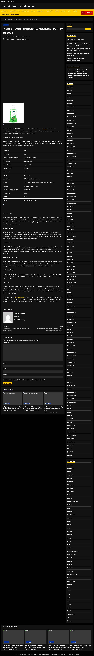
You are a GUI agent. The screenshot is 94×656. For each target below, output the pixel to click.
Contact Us (4, 11)
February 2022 (71, 266)
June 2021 (70, 292)
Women (69, 621)
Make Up (69, 564)
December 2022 (71, 233)
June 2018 (70, 412)
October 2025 (70, 120)
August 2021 (70, 286)
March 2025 (70, 143)
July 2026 (69, 90)
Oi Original (70, 571)
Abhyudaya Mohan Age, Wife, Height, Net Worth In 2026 (12, 408)
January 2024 (70, 190)
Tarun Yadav (7, 36)
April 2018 (70, 418)
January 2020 (70, 349)
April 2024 (70, 180)
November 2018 (71, 395)
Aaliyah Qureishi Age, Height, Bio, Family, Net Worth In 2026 (32, 408)
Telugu (69, 604)
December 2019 (71, 352)
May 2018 (69, 415)
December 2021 (71, 273)
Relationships (71, 581)
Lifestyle (69, 561)
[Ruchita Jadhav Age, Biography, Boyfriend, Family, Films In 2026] (53, 398)
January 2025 (70, 150)
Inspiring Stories (71, 554)
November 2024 (71, 156)
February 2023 (71, 226)
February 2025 (71, 147)
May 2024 (69, 176)
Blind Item (70, 488)
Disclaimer (5, 14)
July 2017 (69, 448)
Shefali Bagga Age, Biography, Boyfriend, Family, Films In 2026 (35, 646)
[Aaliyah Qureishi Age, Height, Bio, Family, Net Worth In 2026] (33, 398)
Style (68, 594)
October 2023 (70, 200)
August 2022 (70, 246)
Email (4, 369)
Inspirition (70, 558)
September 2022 (71, 243)
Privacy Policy (15, 14)
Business (69, 498)
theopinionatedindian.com (18, 6)
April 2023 (70, 219)
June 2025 (70, 133)
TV (68, 617)
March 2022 (70, 263)
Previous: (16, 329)
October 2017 (70, 438)
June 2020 (70, 332)
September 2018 (71, 402)
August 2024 (70, 166)
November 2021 (71, 276)
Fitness (69, 524)
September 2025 (71, 123)
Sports (69, 591)
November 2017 (71, 435)
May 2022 (69, 256)
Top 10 (33, 11)
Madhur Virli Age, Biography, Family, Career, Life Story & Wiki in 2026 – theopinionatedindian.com (78, 71)
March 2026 (70, 103)
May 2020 (69, 336)
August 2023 (70, 206)
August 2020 (70, 326)
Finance (57, 11)
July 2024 (69, 170)
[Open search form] (79, 12)
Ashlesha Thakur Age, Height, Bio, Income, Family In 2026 (80, 646)
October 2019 (70, 359)
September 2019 (71, 362)
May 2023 (69, 216)
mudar (5, 649)
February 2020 (71, 346)
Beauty (69, 471)
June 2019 (70, 372)
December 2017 (71, 432)
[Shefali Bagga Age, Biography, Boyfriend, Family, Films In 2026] (35, 637)
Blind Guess (70, 485)
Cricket (63, 11)
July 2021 (69, 289)
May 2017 (69, 455)
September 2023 (71, 203)
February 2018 (71, 425)
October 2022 (70, 239)
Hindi (68, 544)
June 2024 (70, 173)
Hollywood (70, 548)
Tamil (68, 597)
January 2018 (70, 428)
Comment (6, 342)
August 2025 (70, 127)
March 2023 (70, 223)
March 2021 (70, 302)
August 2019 (70, 365)
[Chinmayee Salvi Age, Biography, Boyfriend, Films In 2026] (13, 637)
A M (45, 412)
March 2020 (70, 342)
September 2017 (71, 442)
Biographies (25, 11)
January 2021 (70, 309)
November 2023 (71, 196)
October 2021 (70, 279)
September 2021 (71, 283)
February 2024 (71, 186)
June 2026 (70, 93)
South (69, 587)
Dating (69, 508)
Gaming (69, 531)
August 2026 (70, 87)
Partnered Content (72, 574)
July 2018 (69, 409)
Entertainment (15, 11)
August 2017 (70, 445)
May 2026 (69, 97)
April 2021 (70, 299)
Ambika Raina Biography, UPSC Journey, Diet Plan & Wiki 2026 (79, 75)
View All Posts (20, 319)
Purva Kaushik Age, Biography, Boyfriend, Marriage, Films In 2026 (58, 646)
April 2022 (70, 259)
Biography (70, 478)
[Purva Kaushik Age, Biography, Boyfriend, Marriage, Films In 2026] (58, 637)
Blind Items (40, 11)
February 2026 (71, 107)
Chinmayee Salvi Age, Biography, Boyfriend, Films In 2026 (13, 646)
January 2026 (70, 110)
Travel (75, 11)
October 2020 (70, 319)
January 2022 (70, 269)
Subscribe (89, 12)
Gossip (69, 538)
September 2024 (71, 163)
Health (69, 541)
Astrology (70, 465)
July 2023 (69, 210)
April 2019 (70, 379)
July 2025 (69, 130)
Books (69, 495)
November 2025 (71, 117)
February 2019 (71, 385)
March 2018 (70, 422)
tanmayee (6, 410)
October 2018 (70, 399)
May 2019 (69, 375)
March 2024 (70, 183)
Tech (69, 11)
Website (5, 374)
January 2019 (70, 389)
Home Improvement (72, 551)
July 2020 (69, 329)
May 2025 (69, 137)
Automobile (70, 468)
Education (70, 511)
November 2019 (71, 355)
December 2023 (71, 193)
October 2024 (70, 160)
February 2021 (71, 306)
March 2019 (70, 382)
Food (68, 528)
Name (5, 363)
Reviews (69, 584)
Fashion (69, 518)
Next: (50, 329)
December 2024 (71, 153)
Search (69, 25)
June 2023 (70, 213)
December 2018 (71, 392)
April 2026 (70, 100)
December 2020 (71, 312)
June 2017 (70, 452)
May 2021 (69, 296)
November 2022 (71, 236)
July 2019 (69, 369)
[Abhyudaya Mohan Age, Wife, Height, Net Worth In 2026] (12, 398)
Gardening (70, 534)
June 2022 (70, 253)
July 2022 (69, 249)
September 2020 (71, 322)
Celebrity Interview (72, 501)
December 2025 (71, 113)
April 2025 (70, 140)
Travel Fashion (71, 614)
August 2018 (70, 405)
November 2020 (71, 316)
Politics (69, 577)
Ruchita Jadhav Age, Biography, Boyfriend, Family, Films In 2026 (53, 408)
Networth (49, 11)
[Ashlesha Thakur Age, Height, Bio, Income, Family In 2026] (80, 637)
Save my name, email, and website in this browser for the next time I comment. (24, 380)
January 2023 (70, 229)
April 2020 (70, 339)
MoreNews (68, 654)
